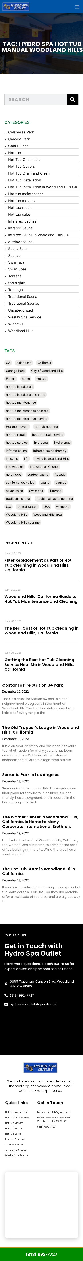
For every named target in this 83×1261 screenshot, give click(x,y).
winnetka (62, 506)
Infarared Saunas (22, 221)
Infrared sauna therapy (49, 451)
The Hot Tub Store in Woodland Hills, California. (39, 871)
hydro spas (62, 442)
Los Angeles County (44, 466)
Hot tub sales (19, 214)
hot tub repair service (47, 434)
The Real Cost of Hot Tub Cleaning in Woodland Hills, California (41, 630)
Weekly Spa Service (24, 317)
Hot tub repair (20, 207)
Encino (10, 378)
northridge (13, 474)
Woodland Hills (20, 331)
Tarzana (14, 276)
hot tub (41, 378)
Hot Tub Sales (13, 1133)
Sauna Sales (18, 248)
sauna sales (14, 491)
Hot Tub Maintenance (17, 1117)
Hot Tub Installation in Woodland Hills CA (42, 187)
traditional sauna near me (54, 498)
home (26, 378)
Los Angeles (14, 466)
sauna (45, 482)
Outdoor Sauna (14, 1144)
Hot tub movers (21, 200)
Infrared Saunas (14, 1139)
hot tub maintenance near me (27, 411)
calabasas (24, 363)
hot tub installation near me (25, 394)
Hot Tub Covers (21, 166)
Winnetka (16, 324)
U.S (8, 506)
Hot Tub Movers (14, 1123)
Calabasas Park (21, 132)
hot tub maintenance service (26, 418)
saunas (61, 482)
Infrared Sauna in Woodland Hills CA (38, 235)
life (26, 458)
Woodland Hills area (47, 514)
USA (47, 506)
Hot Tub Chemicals (24, 159)
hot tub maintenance (21, 402)
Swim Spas (17, 269)
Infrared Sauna (20, 228)
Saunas (14, 255)
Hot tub (14, 152)
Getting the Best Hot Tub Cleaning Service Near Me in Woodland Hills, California (39, 664)
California (44, 363)
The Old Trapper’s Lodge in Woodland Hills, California (40, 730)
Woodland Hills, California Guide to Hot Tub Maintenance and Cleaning (41, 599)
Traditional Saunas (23, 303)
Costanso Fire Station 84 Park (32, 685)
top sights (16, 283)
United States (27, 506)
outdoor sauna (20, 242)
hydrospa (41, 442)
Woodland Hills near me (23, 522)
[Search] (72, 99)
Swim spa (16, 262)
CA (8, 363)
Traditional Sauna (22, 296)
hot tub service (17, 442)
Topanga (15, 289)
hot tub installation (19, 386)
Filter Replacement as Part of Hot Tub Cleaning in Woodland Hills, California (38, 564)
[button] (77, 6)
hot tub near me (46, 426)
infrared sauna (16, 451)
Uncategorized (20, 310)
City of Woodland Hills (47, 371)
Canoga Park (19, 139)
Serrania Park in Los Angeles (30, 774)
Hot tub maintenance (25, 194)
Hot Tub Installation (24, 180)
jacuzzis (12, 458)
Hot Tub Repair (13, 1128)
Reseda (60, 474)
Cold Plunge (18, 146)
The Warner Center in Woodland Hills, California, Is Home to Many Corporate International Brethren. (40, 821)
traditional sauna (18, 498)
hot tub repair (16, 434)
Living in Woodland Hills (52, 458)
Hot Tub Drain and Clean (29, 173)
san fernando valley (20, 482)
